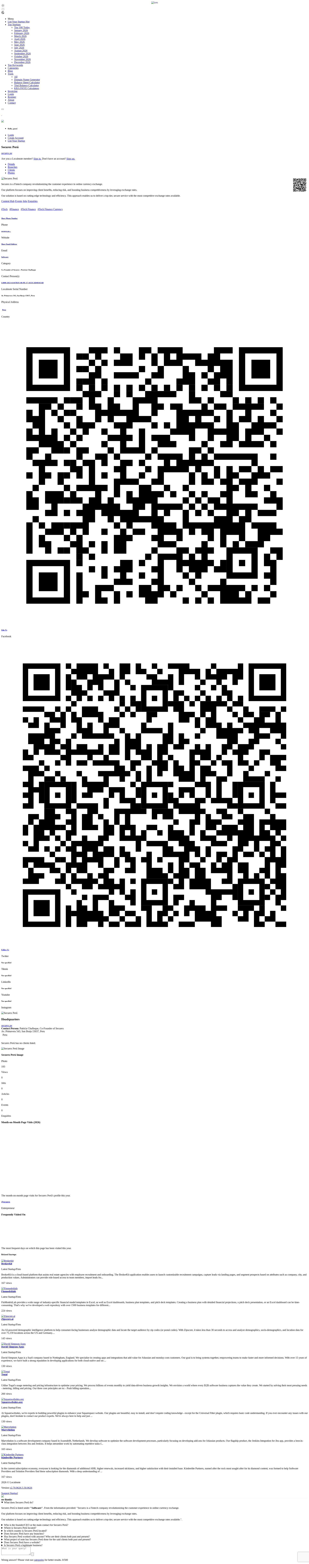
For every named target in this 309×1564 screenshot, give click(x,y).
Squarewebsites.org (12, 1402)
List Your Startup (16, 140)
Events (18, 201)
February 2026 (21, 33)
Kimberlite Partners (12, 1457)
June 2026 (19, 44)
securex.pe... (6, 231)
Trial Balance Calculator (26, 85)
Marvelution (8, 1429)
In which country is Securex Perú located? (25, 1530)
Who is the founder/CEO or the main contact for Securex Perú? (36, 1525)
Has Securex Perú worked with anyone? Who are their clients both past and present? (47, 1536)
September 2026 (22, 53)
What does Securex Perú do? (18, 1502)
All (15, 76)
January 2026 (21, 30)
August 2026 (20, 50)
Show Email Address (9, 244)
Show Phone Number (9, 218)
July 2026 (19, 47)
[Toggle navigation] (2, 109)
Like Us (4, 630)
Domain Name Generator (27, 79)
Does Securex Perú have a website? (22, 1542)
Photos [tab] (11, 172)
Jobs (25, 201)
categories (39, 1560)
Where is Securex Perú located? (20, 1527)
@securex (5, 1202)
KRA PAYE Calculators (26, 88)
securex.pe (6, 153)
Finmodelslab (8, 1291)
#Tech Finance (28, 209)
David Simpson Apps (12, 1346)
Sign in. (37, 158)
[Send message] (32, 1554)
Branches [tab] (12, 167)
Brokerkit (6, 1263)
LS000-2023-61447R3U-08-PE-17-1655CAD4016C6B (22, 283)
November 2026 (22, 59)
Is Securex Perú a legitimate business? (23, 1545)
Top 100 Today (22, 27)
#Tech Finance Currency (50, 209)
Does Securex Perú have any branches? (24, 1533)
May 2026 (19, 42)
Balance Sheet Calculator (27, 82)
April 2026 (19, 39)
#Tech (4, 209)
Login (11, 135)
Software (4, 257)
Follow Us (5, 950)
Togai (4, 1374)
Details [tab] (11, 164)
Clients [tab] (11, 170)
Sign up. (70, 158)
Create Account (15, 138)
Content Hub (7, 201)
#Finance (14, 209)
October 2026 (21, 56)
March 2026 (20, 36)
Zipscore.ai (7, 1319)
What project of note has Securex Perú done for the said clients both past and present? (47, 1539)
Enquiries (32, 201)
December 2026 (22, 62)
